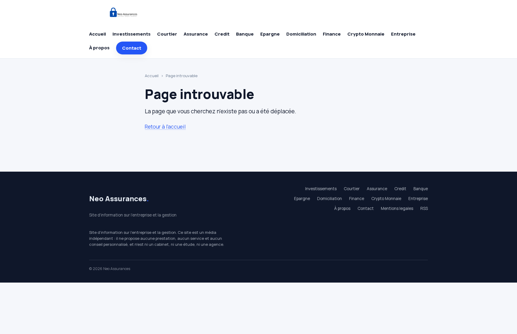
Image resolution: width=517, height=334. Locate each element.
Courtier (167, 34)
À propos (99, 48)
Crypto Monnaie (365, 34)
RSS (424, 208)
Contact (131, 48)
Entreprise (403, 34)
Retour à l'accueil (165, 126)
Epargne (270, 34)
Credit (222, 34)
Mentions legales (397, 208)
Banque (245, 34)
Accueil (97, 34)
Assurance (196, 34)
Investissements (131, 34)
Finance (332, 34)
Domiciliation (301, 34)
